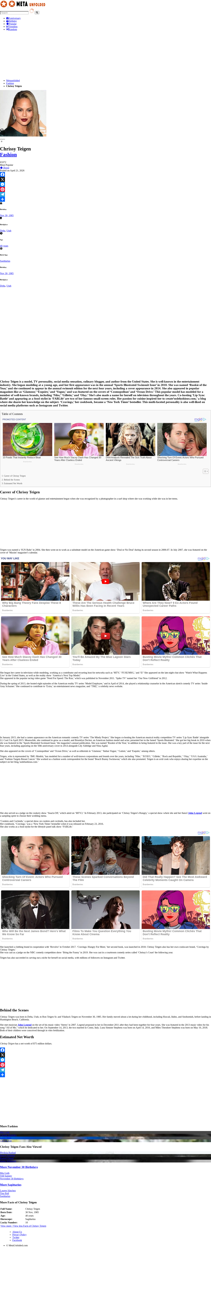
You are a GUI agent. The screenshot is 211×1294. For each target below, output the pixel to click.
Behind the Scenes (12, 479)
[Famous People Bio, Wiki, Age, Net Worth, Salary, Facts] (23, 7)
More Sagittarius (10, 1184)
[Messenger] (105, 184)
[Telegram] (105, 194)
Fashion (10, 83)
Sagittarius (5, 261)
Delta (2, 230)
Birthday (12, 21)
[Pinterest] (105, 189)
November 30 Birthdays (11, 1178)
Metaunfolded (13, 80)
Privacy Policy (19, 1234)
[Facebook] (105, 174)
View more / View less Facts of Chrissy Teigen (23, 1226)
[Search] (37, 12)
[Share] (105, 199)
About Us (17, 1231)
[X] (105, 179)
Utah (8, 230)
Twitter (15, 1237)
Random (13, 29)
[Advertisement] (92, 55)
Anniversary (15, 18)
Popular (13, 23)
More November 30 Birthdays (19, 1167)
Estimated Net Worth (13, 483)
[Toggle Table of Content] (204, 471)
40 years (4, 245)
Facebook (17, 1240)
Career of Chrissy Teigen (15, 476)
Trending (13, 26)
